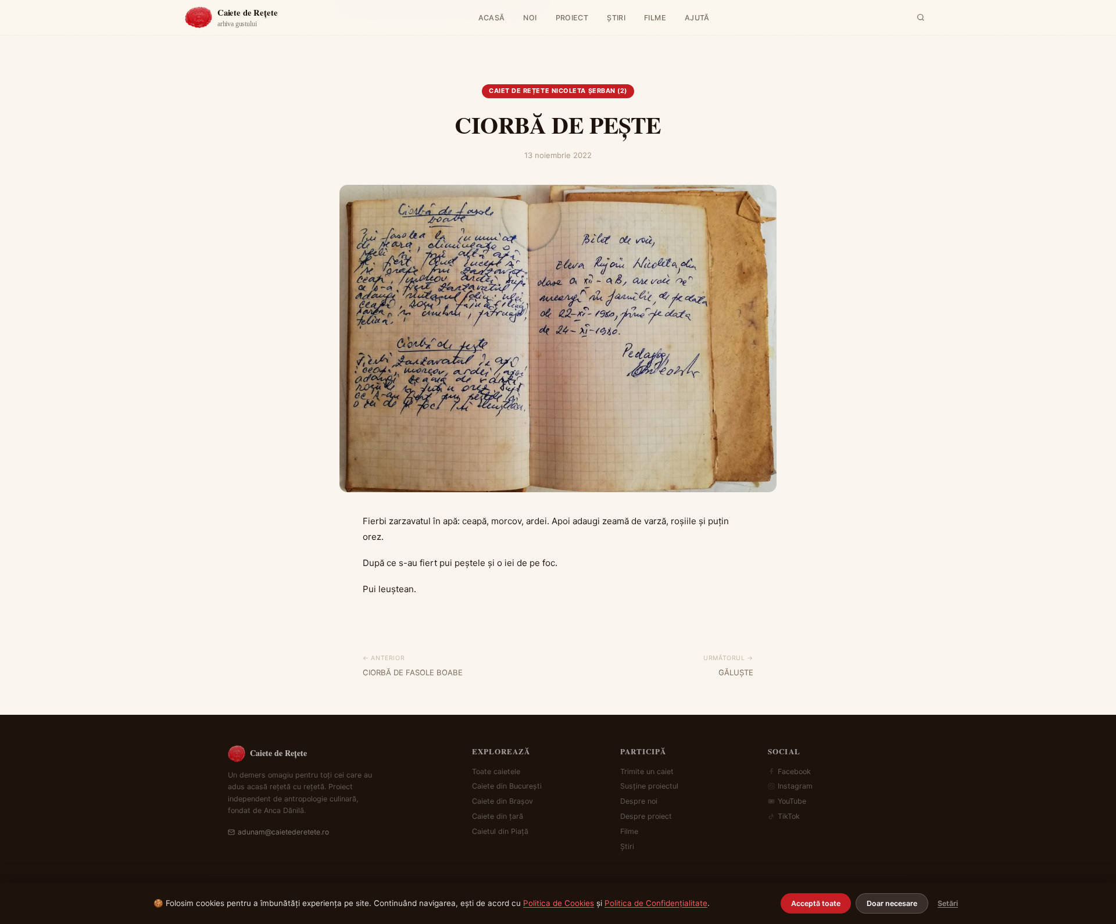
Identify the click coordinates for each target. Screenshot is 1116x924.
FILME (655, 17)
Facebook (794, 771)
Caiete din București (507, 786)
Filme (629, 831)
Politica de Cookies (558, 903)
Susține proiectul (649, 786)
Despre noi (638, 801)
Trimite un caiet (647, 771)
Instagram (795, 786)
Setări (948, 903)
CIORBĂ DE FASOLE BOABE (413, 672)
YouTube (792, 801)
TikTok (789, 816)
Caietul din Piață (500, 831)
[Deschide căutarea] (920, 17)
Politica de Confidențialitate (655, 903)
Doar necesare (892, 903)
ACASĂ (491, 17)
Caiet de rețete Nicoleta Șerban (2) (558, 91)
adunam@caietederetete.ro (283, 832)
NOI (529, 17)
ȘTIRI (616, 17)
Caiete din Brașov (502, 801)
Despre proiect (646, 816)
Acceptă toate (815, 903)
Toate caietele (496, 771)
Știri (627, 846)
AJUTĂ (697, 17)
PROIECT (572, 17)
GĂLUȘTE (735, 672)
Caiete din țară (497, 816)
